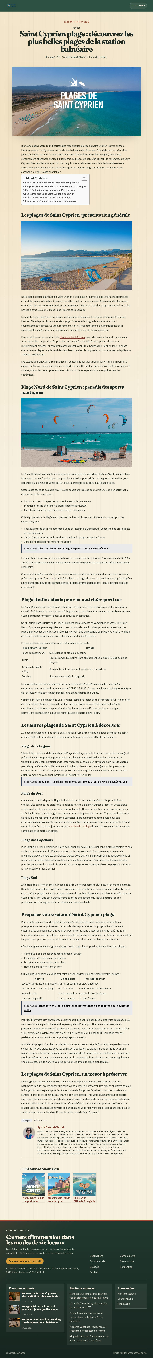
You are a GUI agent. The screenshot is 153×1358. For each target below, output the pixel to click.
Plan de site (124, 1303)
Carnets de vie (127, 1255)
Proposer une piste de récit (25, 1261)
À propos (26, 1120)
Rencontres (126, 1266)
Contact (94, 1272)
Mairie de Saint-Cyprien (72, 337)
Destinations (96, 1255)
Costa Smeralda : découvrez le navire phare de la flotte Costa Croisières (86, 1317)
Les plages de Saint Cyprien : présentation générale (52, 182)
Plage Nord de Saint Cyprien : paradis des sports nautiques (56, 186)
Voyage (76, 27)
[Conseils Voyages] (12, 6)
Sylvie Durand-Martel (50, 1127)
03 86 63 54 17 (36, 1272)
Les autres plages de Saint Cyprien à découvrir (49, 193)
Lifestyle (94, 1266)
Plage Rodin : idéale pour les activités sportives (50, 190)
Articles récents (41, 1120)
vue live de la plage (80, 826)
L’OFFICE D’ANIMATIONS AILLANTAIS (26, 1268)
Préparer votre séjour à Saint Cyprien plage (48, 197)
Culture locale (97, 1261)
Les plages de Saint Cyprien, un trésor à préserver (51, 201)
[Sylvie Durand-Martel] (29, 1138)
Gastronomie (127, 1261)
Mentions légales (127, 1293)
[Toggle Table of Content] (83, 178)
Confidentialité (125, 1298)
